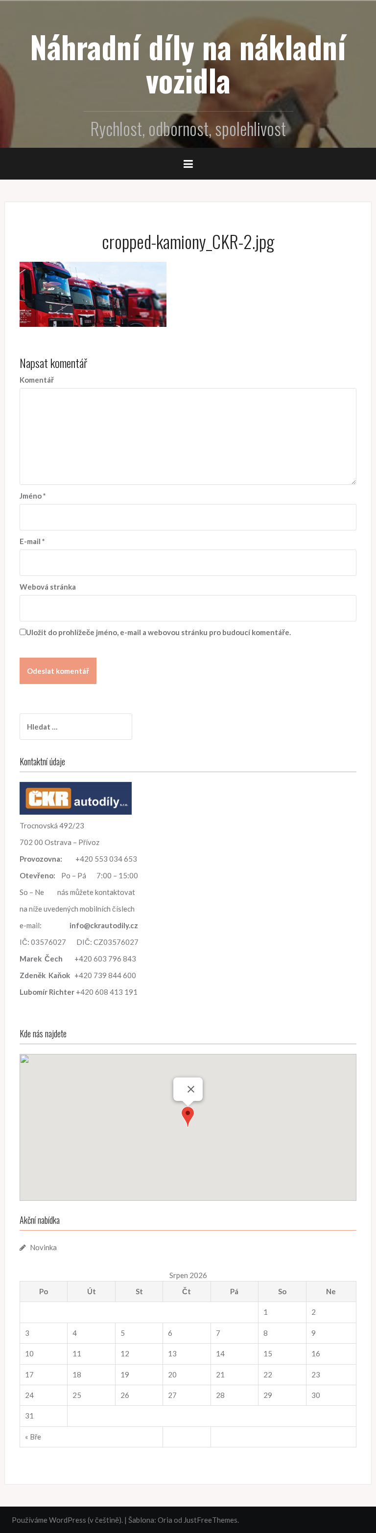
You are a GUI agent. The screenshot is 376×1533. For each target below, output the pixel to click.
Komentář (37, 379)
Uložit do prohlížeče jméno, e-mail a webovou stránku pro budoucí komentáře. (158, 632)
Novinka (43, 1247)
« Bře (33, 1436)
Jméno (33, 495)
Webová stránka (48, 586)
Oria (165, 1519)
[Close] (191, 1089)
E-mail (32, 541)
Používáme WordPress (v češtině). (67, 1519)
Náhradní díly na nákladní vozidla (188, 63)
